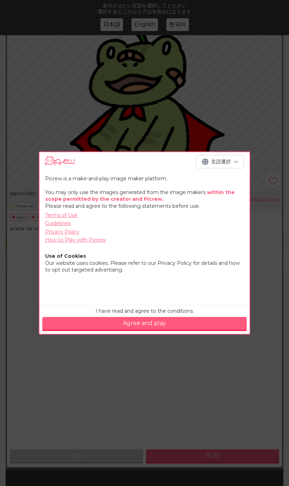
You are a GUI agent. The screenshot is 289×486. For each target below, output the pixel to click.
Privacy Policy (62, 232)
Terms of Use (61, 215)
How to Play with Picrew (75, 240)
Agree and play (144, 323)
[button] (220, 161)
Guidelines (57, 223)
